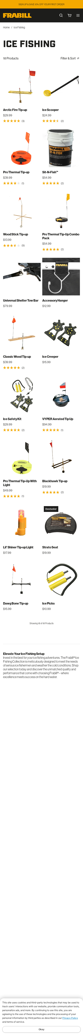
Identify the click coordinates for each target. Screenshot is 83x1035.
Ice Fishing (19, 27)
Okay (41, 1029)
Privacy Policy (70, 1017)
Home (6, 27)
